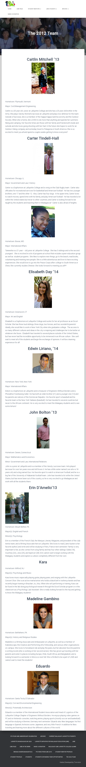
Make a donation (13, 14)
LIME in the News (25, 746)
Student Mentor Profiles (63, 752)
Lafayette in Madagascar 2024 (21, 741)
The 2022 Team (71, 757)
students (28, 757)
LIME (73, 741)
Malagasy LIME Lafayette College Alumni (62, 746)
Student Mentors (34, 9)
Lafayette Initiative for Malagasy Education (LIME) (52, 741)
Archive (65, 9)
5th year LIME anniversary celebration (23, 736)
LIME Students (51, 9)
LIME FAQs (20, 9)
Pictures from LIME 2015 (44, 752)
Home (9, 9)
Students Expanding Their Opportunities (49, 757)
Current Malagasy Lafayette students (62, 736)
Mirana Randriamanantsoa (23, 752)
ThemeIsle (77, 762)
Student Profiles (16, 757)
